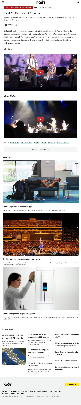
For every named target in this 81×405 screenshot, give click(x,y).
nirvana (44, 142)
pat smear (51, 142)
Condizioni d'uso (55, 391)
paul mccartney (63, 142)
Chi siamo (5, 391)
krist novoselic (26, 142)
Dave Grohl (14, 142)
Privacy (24, 391)
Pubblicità (15, 391)
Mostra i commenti (40, 149)
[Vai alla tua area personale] (78, 2)
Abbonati (72, 384)
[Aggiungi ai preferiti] (16, 24)
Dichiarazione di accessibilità (13, 393)
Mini (35, 7)
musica (36, 142)
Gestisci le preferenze (38, 391)
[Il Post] (40, 2)
